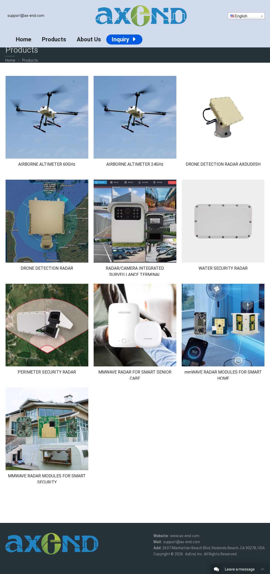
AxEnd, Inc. (194, 554)
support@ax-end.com (25, 15)
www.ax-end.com (184, 536)
